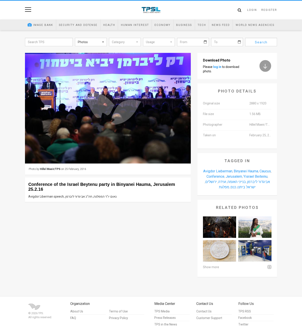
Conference (215, 176)
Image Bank (43, 25)
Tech (202, 25)
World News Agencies (255, 25)
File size (208, 114)
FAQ (73, 318)
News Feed (221, 25)
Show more (211, 267)
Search (261, 42)
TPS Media (162, 311)
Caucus (265, 171)
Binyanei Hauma (246, 171)
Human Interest (135, 25)
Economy (162, 25)
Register (269, 10)
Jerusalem (234, 176)
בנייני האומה (236, 182)
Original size (211, 103)
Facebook (245, 318)
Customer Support (209, 318)
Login (252, 10)
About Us (76, 311)
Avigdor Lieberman (217, 171)
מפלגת (224, 187)
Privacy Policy (118, 318)
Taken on (209, 135)
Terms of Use (118, 311)
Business (184, 25)
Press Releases (165, 318)
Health (109, 25)
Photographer (212, 124)
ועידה (222, 182)
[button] (91, 42)
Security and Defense (78, 25)
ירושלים (211, 182)
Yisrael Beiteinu (255, 176)
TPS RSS (244, 311)
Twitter (243, 324)
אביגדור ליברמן (258, 182)
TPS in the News (165, 324)
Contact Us (204, 311)
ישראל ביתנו (246, 187)
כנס (233, 187)
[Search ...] (239, 10)
